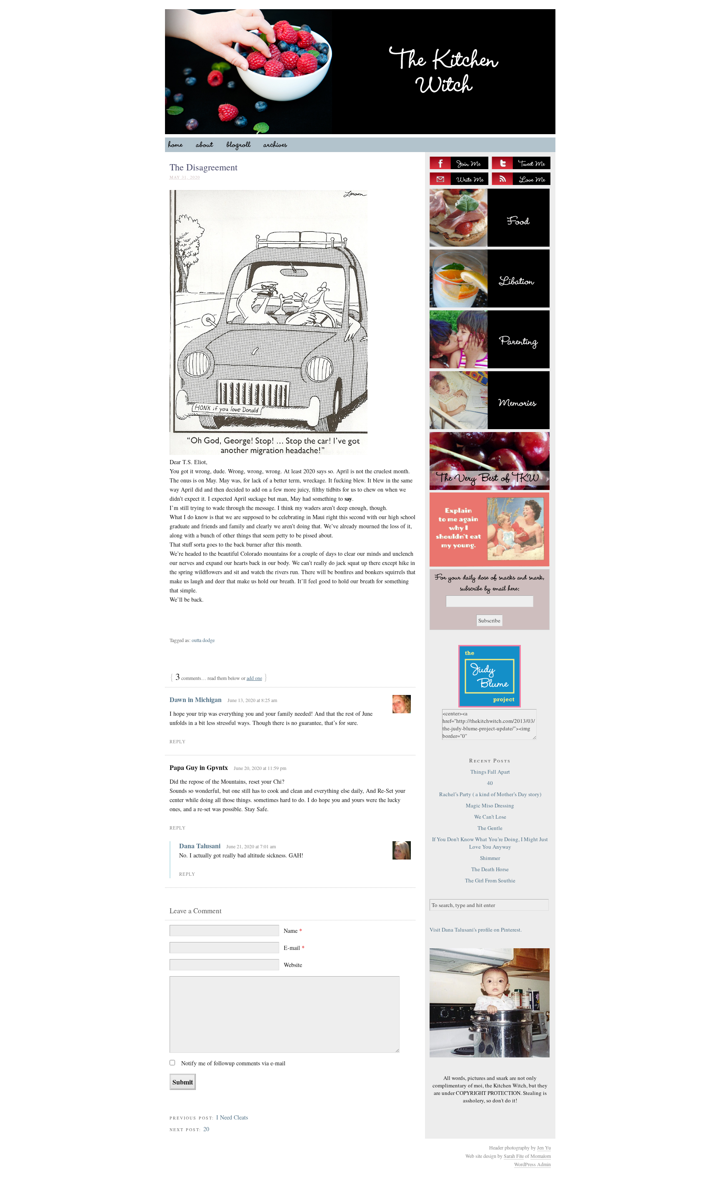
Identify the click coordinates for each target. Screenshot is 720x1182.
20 (206, 1129)
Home (179, 147)
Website (293, 965)
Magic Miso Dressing (490, 805)
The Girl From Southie (490, 880)
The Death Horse (490, 869)
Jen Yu (544, 1147)
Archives (279, 147)
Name (293, 931)
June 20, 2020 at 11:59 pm (260, 768)
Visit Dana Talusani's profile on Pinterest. (476, 929)
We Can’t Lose (490, 816)
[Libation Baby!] (490, 278)
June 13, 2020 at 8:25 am (252, 700)
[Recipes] (490, 217)
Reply (178, 741)
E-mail (294, 948)
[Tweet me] (521, 163)
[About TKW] (490, 529)
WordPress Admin (532, 1164)
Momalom (540, 1155)
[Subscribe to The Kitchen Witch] (521, 178)
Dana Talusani (199, 845)
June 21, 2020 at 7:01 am (251, 846)
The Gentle (490, 828)
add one (254, 678)
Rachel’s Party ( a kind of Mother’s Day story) (490, 794)
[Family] (490, 339)
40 (490, 783)
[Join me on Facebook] (459, 163)
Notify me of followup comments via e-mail (233, 1063)
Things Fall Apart (490, 771)
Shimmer (490, 858)
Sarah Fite (514, 1155)
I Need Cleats (232, 1117)
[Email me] (459, 178)
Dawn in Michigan (196, 699)
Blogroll (241, 147)
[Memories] (490, 400)
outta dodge (203, 640)
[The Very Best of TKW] (490, 461)
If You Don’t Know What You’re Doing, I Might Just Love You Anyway (490, 842)
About (208, 147)
